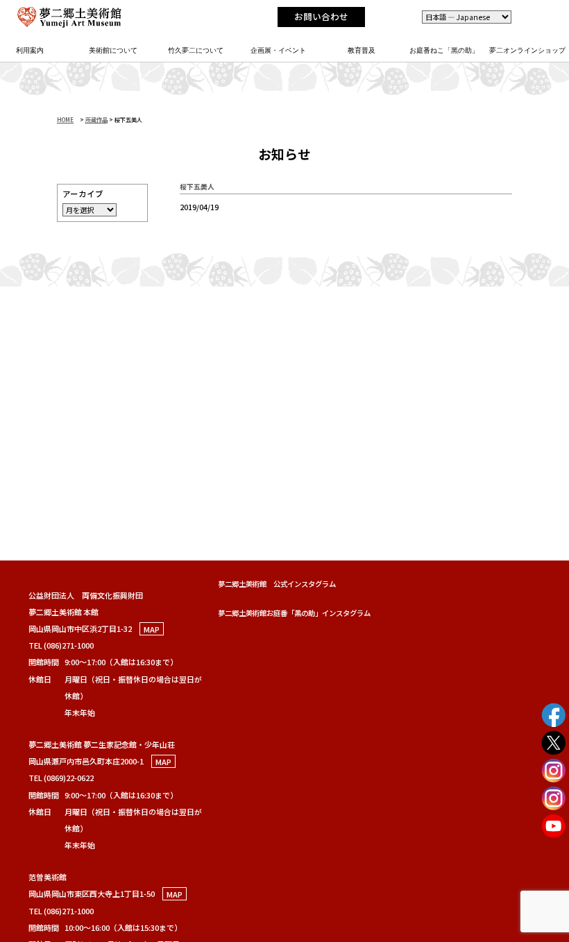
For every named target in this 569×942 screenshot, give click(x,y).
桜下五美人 (197, 186)
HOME (65, 119)
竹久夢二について (195, 50)
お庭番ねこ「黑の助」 (444, 50)
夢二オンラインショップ (527, 50)
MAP (152, 628)
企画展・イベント (278, 50)
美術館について (113, 50)
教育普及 (361, 50)
